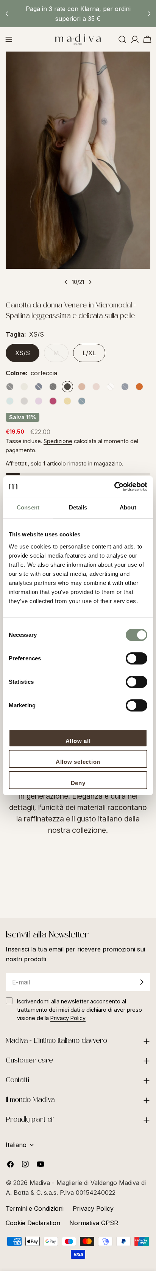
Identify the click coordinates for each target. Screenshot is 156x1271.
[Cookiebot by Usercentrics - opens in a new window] (114, 487)
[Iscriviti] (142, 982)
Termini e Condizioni (35, 1208)
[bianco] (110, 386)
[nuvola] (10, 401)
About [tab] (128, 507)
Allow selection (78, 762)
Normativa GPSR (93, 1223)
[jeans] (125, 386)
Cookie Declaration (33, 1223)
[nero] (53, 386)
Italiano (16, 1145)
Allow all (78, 741)
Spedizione (58, 441)
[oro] (67, 401)
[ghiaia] (24, 401)
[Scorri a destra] (90, 282)
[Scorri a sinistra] (66, 282)
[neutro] (24, 386)
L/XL (89, 353)
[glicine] (38, 401)
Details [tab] (78, 507)
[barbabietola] (53, 401)
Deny (78, 783)
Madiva (41, 1182)
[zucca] (139, 386)
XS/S (22, 353)
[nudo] (82, 386)
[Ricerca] (122, 39)
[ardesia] (10, 386)
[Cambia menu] (8, 39)
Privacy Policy (93, 1208)
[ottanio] (82, 401)
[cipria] (96, 386)
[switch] (136, 658)
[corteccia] (67, 386)
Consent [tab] (28, 507)
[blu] (38, 386)
